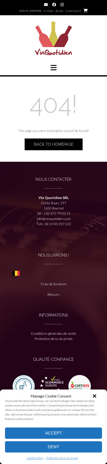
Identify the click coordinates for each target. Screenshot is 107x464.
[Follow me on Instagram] (62, 4)
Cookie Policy (35, 458)
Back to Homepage (53, 144)
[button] (94, 396)
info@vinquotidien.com (54, 218)
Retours (53, 294)
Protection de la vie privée (62, 458)
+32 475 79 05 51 (56, 213)
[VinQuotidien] (53, 39)
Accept (53, 433)
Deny (53, 447)
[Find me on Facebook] (54, 4)
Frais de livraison (53, 284)
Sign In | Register (30, 10)
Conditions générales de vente (53, 333)
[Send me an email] (46, 4)
